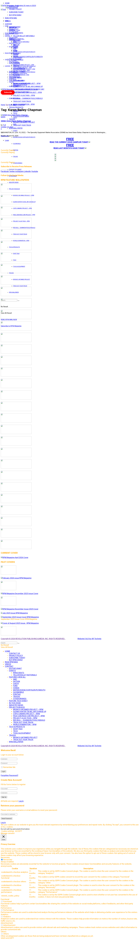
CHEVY (15, 117)
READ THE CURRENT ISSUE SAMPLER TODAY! (69, 142)
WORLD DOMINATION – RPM (21, 240)
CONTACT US (13, 27)
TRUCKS (15, 156)
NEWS (3, 117)
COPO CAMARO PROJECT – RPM (22, 67)
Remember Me (9, 767)
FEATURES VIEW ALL (14, 98)
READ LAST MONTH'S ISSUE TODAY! (68, 148)
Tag (7, 105)
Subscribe (8, 92)
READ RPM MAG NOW (9, 319)
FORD (14, 124)
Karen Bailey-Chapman (17, 105)
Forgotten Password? (9, 775)
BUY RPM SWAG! (15, 15)
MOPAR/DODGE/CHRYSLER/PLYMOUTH (28, 57)
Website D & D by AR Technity (89, 639)
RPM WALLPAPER (14, 86)
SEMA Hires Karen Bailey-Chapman (16, 121)
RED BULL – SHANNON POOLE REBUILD (28, 98)
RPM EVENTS (16, 40)
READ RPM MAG (11, 18)
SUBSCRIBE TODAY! (16, 12)
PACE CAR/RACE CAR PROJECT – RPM (24, 69)
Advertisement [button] (7, 923)
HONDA (15, 130)
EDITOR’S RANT (13, 37)
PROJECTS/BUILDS (14, 63)
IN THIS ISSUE (13, 60)
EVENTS (11, 79)
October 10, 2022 (7, 127)
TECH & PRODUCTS (16, 107)
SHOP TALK (16, 77)
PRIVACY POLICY (15, 9)
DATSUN (15, 46)
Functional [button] (5, 899)
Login (7, 140)
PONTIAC (15, 150)
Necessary (7, 859)
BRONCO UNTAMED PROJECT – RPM (23, 64)
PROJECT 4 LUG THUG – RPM (24, 95)
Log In (21, 801)
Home (3, 105)
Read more (5, 136)
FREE (70, 139)
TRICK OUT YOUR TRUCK (22, 101)
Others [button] (3, 932)
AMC (14, 44)
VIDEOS (7, 34)
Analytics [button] (4, 914)
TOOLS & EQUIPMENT (21, 116)
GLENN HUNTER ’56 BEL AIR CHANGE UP (28, 86)
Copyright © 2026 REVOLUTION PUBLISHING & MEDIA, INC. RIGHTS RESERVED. (33, 639)
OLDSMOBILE (17, 143)
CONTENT (8, 24)
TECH (14, 79)
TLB (4, 125)
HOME (7, 3)
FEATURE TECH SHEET (15, 59)
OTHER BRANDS (17, 163)
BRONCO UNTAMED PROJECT (24, 122)
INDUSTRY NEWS (13, 182)
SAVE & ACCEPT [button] (7, 938)
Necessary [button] (5, 857)
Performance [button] (6, 908)
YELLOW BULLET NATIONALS (24, 36)
